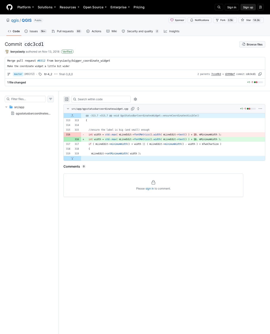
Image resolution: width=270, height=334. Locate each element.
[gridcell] (164, 115)
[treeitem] (29, 110)
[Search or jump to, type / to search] (219, 7)
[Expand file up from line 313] (72, 115)
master (18, 74)
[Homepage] (9, 7)
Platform (24, 7)
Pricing (139, 7)
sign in (149, 188)
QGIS (27, 20)
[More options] (260, 109)
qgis (15, 20)
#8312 (41, 60)
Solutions (45, 7)
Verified (67, 51)
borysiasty (17, 51)
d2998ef (230, 74)
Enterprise (118, 7)
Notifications (202, 20)
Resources (68, 7)
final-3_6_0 (66, 74)
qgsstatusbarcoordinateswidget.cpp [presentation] (39, 113)
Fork (226, 20)
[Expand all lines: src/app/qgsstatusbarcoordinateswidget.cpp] (138, 108)
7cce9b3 (216, 74)
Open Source (93, 7)
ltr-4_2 (48, 74)
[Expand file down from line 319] (72, 158)
